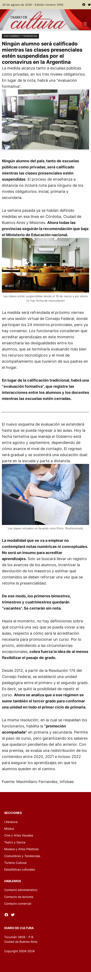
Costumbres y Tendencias (20, 36)
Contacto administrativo (20, 890)
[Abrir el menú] (85, 24)
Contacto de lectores (18, 897)
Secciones (13, 813)
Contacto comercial (17, 903)
